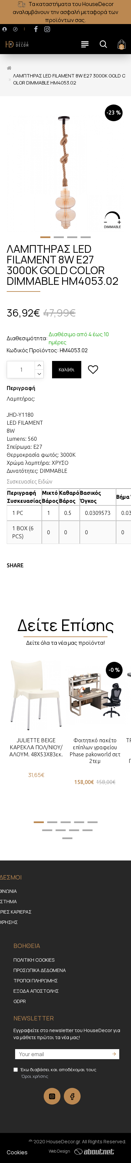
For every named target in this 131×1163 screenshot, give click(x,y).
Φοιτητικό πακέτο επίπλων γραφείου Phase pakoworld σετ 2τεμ (95, 750)
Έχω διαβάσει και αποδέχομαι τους (58, 1073)
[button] (45, 237)
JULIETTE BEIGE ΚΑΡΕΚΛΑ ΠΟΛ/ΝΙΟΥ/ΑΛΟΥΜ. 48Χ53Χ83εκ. (36, 747)
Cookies (17, 1152)
